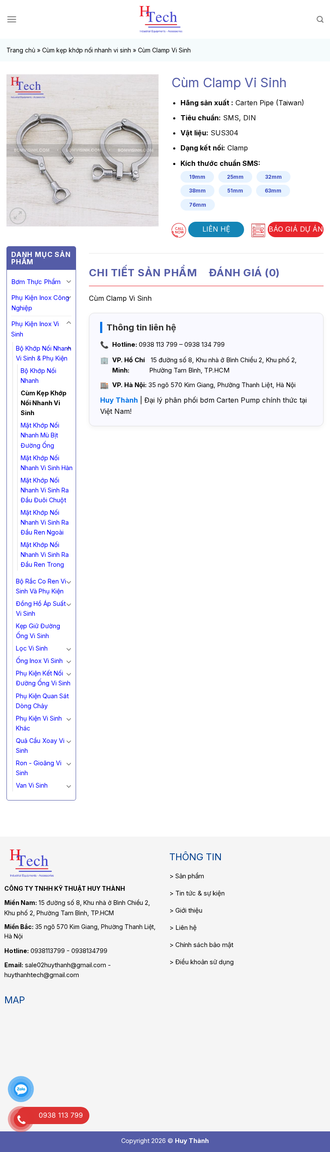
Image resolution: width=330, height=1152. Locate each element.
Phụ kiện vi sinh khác (39, 723)
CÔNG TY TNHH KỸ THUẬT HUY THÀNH (64, 888)
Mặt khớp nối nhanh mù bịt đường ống (40, 435)
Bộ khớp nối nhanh (38, 375)
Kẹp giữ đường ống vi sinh (38, 630)
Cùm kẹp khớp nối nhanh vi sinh (86, 50)
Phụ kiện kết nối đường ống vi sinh (43, 678)
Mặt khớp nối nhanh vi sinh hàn (47, 462)
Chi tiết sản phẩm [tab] (143, 272)
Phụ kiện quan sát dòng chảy (42, 700)
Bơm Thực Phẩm (36, 282)
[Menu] (11, 19)
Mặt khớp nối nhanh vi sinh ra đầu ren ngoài (45, 522)
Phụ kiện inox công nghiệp (40, 302)
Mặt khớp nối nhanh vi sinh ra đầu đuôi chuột (45, 490)
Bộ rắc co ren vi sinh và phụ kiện (41, 586)
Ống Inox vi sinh (39, 660)
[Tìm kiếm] (320, 19)
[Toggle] (68, 281)
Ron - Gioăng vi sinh (38, 767)
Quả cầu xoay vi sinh (40, 745)
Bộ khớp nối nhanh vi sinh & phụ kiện (43, 353)
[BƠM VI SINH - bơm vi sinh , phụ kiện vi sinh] (160, 19)
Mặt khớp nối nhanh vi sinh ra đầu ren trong (45, 554)
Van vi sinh (32, 785)
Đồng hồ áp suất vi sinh (41, 608)
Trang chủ (20, 50)
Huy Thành (119, 400)
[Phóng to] (17, 216)
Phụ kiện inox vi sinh (35, 329)
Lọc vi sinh (32, 648)
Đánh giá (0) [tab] (244, 272)
